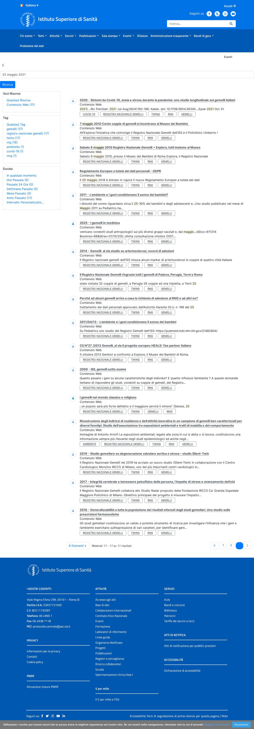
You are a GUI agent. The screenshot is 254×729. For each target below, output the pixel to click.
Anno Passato (19, 198)
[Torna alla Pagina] (3, 65)
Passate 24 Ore (20, 184)
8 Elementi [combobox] (76, 546)
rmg (12, 156)
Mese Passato (19, 193)
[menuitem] (27, 35)
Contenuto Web (21, 105)
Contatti (32, 656)
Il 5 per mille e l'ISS (107, 699)
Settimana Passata (22, 189)
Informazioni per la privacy (43, 651)
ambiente (15, 147)
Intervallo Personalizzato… (25, 202)
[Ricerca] (231, 24)
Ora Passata (18, 180)
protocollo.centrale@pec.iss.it (51, 626)
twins (13, 138)
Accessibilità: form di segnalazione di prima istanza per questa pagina (174, 716)
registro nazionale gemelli (28, 133)
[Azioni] (21, 5)
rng (12, 142)
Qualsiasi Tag (16, 124)
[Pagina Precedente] (214, 545)
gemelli (15, 129)
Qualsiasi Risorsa (18, 100)
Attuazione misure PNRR (42, 686)
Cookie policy (35, 662)
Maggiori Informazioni (216, 724)
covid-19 (15, 151)
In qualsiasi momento (21, 175)
